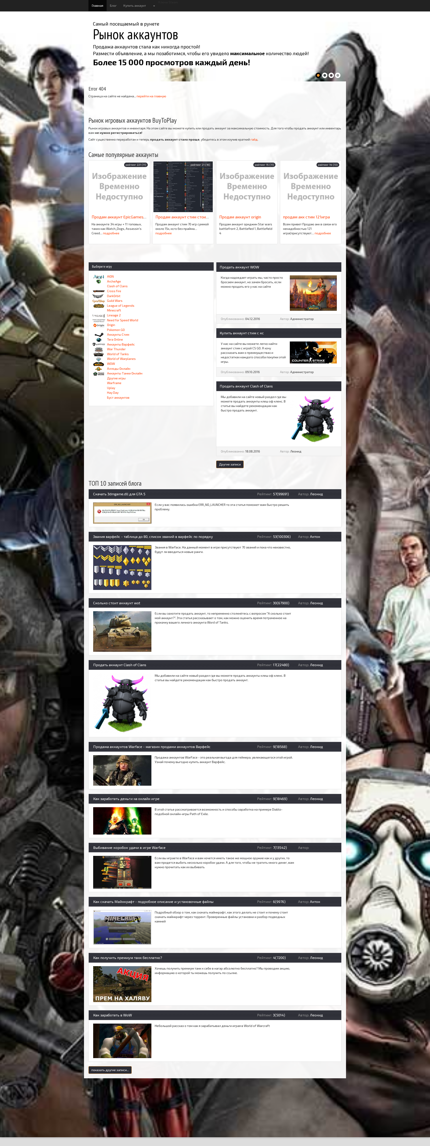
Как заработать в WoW (112, 1015)
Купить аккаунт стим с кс (242, 333)
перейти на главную (151, 96)
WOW (111, 363)
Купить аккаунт (134, 5)
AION (110, 276)
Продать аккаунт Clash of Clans (246, 386)
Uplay (111, 388)
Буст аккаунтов (118, 397)
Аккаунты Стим (118, 334)
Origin (111, 325)
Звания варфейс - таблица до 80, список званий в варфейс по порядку (153, 536)
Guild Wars (115, 300)
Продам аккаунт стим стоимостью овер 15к (196, 216)
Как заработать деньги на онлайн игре (126, 798)
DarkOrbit (113, 296)
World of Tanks (118, 354)
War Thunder (116, 349)
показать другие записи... (110, 1070)
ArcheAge (114, 281)
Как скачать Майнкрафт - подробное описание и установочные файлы (153, 901)
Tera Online (115, 339)
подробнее (111, 233)
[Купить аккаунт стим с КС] (313, 352)
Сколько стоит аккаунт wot (116, 603)
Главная (97, 5)
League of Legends (120, 305)
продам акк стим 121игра (306, 216)
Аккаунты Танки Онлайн (124, 373)
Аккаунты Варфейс (121, 344)
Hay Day (112, 392)
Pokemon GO (116, 330)
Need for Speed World (122, 320)
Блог (113, 5)
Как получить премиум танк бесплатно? (127, 957)
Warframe (114, 383)
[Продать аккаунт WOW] (313, 293)
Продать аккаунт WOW (239, 267)
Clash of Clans (117, 286)
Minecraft (114, 310)
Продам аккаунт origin (240, 216)
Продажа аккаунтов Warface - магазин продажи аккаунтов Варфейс (152, 746)
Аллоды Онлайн (118, 368)
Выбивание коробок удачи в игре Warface (129, 847)
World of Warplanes (121, 359)
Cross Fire (114, 291)
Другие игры (116, 378)
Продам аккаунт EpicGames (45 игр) (125, 216)
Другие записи (230, 464)
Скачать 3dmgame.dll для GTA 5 (119, 494)
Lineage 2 (114, 315)
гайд (254, 139)
